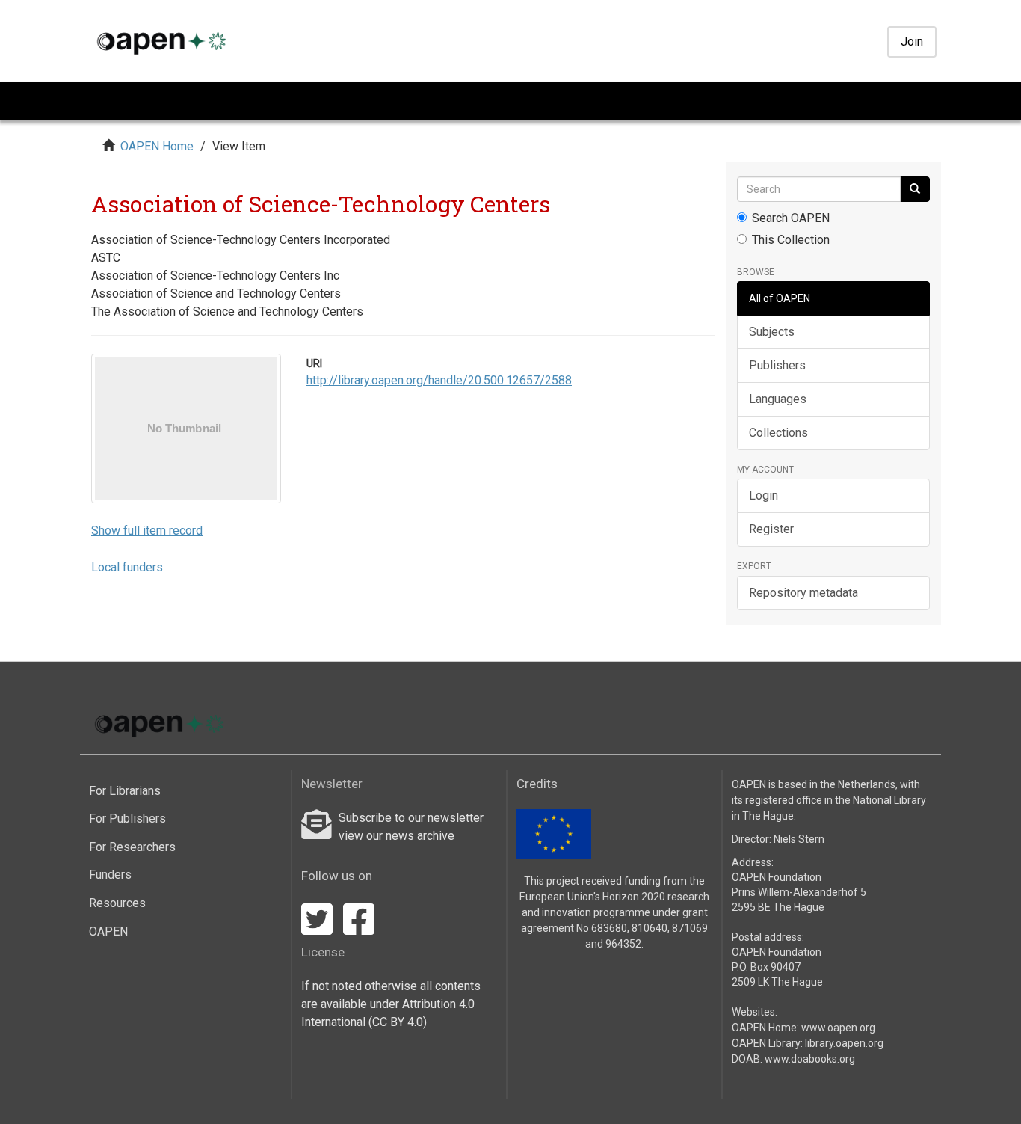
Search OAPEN (791, 218)
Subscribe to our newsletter (411, 818)
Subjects (772, 332)
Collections (778, 433)
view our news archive (396, 836)
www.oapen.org (838, 1028)
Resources (117, 903)
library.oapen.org (844, 1043)
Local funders (127, 567)
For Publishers (127, 818)
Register (771, 529)
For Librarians (125, 791)
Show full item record (147, 530)
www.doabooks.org (810, 1059)
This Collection (791, 240)
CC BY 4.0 (397, 1022)
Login (763, 495)
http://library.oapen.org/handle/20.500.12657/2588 (439, 380)
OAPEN (108, 931)
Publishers (777, 365)
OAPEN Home (157, 146)
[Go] (915, 189)
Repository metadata (803, 593)
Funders (110, 874)
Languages (777, 399)
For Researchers (132, 847)
